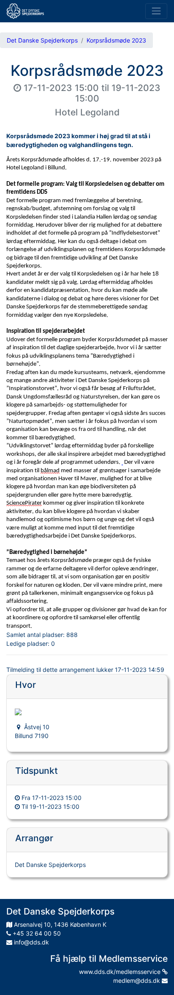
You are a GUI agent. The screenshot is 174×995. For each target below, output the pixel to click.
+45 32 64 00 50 (36, 933)
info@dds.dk (30, 942)
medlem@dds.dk (137, 980)
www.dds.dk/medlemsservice (120, 971)
